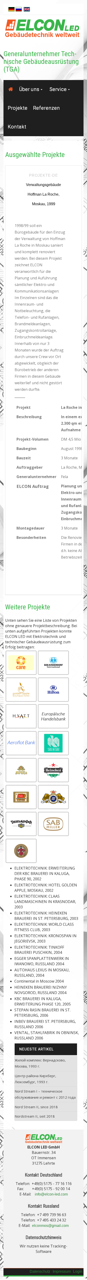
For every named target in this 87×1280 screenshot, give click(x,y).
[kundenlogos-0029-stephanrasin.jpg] (21, 850)
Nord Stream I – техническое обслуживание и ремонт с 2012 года (45, 1094)
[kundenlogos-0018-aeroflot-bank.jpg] (21, 743)
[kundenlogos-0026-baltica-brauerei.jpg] (53, 797)
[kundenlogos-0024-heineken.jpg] (53, 770)
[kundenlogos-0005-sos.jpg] (53, 662)
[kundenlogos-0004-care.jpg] (21, 662)
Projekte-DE (43, 175)
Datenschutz (40, 1271)
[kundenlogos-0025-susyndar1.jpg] (21, 797)
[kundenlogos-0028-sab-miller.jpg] (53, 823)
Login (77, 1271)
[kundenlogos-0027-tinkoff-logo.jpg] (21, 823)
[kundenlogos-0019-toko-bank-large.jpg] (53, 743)
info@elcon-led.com (51, 1194)
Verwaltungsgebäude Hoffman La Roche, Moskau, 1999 (43, 194)
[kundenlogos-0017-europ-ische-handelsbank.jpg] (53, 716)
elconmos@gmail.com (50, 1226)
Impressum (62, 1271)
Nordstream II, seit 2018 (35, 1116)
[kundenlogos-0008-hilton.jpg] (53, 689)
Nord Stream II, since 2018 (36, 1106)
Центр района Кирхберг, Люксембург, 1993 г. (35, 1078)
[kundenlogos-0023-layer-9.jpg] (21, 770)
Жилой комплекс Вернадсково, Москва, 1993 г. (40, 1063)
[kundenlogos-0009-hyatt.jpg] (21, 716)
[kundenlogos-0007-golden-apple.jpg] (21, 689)
